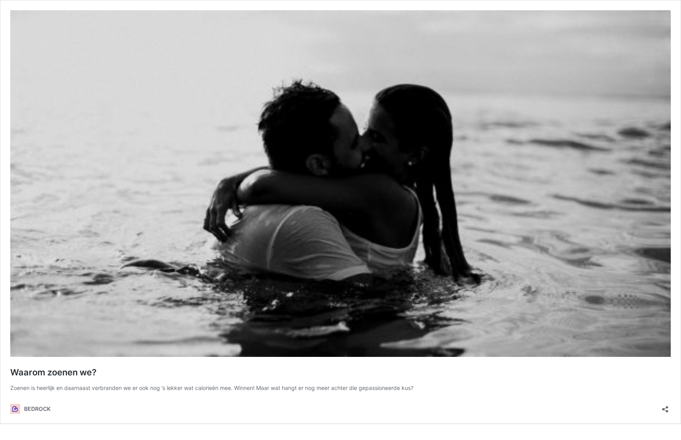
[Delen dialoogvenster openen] (665, 407)
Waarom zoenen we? (53, 372)
